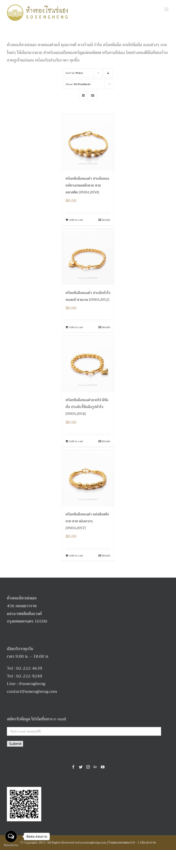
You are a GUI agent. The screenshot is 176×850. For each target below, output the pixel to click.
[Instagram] (88, 767)
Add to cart (76, 220)
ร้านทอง (113, 842)
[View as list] (92, 95)
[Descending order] (108, 73)
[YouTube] (102, 767)
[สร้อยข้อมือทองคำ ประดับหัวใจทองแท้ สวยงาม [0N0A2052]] (88, 257)
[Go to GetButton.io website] (11, 845)
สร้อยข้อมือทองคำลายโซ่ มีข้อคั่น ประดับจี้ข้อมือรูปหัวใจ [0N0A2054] (87, 407)
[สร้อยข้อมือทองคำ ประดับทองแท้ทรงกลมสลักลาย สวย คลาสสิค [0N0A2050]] (88, 142)
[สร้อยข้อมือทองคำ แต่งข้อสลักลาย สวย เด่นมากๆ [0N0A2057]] (88, 478)
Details (106, 220)
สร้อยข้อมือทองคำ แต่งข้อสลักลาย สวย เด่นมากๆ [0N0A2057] (87, 521)
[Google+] (95, 767)
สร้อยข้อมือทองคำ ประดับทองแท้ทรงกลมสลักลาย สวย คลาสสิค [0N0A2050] (87, 185)
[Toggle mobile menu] (166, 9)
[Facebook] (73, 767)
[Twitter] (80, 767)
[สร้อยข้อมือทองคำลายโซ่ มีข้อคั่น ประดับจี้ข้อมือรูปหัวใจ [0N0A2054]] (88, 364)
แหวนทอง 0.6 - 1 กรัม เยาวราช (137, 842)
